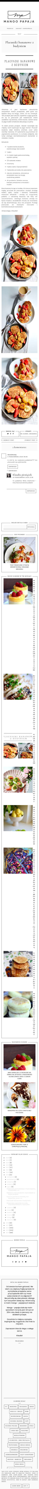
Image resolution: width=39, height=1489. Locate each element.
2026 (8, 1158)
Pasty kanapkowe (26, 1454)
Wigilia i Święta (16, 1411)
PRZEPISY (10, 28)
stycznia (10, 1220)
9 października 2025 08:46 (18, 457)
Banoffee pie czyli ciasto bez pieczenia (19, 1112)
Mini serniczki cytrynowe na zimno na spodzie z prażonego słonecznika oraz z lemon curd (34, 625)
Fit (6, 1407)
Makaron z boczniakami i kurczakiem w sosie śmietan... (21, 1193)
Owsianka (28, 1459)
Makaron (23, 1426)
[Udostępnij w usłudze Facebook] (11, 434)
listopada (11, 1177)
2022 (8, 1167)
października (12, 1179)
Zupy (27, 1421)
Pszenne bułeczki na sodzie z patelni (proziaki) (34, 1014)
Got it (26, 1486)
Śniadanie (33, 434)
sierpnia (10, 1184)
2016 (7, 1228)
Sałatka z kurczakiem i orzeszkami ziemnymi (34, 825)
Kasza (26, 1416)
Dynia (31, 1426)
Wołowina (24, 1450)
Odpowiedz (13, 466)
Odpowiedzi (13, 471)
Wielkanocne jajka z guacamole (34, 785)
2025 (8, 1160)
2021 (7, 1170)
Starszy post (30, 440)
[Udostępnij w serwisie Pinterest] (13, 434)
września (10, 1182)
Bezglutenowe (19, 1435)
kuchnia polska (11, 1426)
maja (9, 1210)
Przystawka (13, 1445)
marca (10, 1215)
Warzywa (13, 1407)
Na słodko (24, 434)
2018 (7, 1223)
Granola (14, 1450)
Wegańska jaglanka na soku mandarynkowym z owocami (18, 1203)
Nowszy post (9, 440)
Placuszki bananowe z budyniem (34, 749)
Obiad (32, 1407)
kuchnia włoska (16, 1421)
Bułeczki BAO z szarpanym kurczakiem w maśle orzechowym (34, 702)
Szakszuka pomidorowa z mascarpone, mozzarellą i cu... (21, 1189)
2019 (7, 1175)
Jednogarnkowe (12, 1454)
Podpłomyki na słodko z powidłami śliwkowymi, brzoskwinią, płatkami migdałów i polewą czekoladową (34, 898)
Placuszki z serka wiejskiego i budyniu (34, 970)
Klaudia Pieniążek (22, 474)
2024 (8, 1163)
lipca (9, 1187)
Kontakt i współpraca (24, 28)
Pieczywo (24, 1430)
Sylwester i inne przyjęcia (19, 1440)
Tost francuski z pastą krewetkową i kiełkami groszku (19, 567)
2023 (8, 1165)
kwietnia (10, 1212)
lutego (9, 1217)
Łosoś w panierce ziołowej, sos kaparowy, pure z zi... (18, 1197)
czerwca (10, 1207)
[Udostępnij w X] (8, 434)
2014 (7, 1232)
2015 (7, 1230)
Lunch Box (15, 1430)
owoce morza (25, 1445)
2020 (8, 1172)
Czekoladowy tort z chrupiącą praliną (19, 1146)
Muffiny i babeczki (14, 1459)
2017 (7, 1225)
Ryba (27, 1411)
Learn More (16, 1486)
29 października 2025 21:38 (23, 477)
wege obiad (19, 1464)
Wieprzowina (16, 1416)
